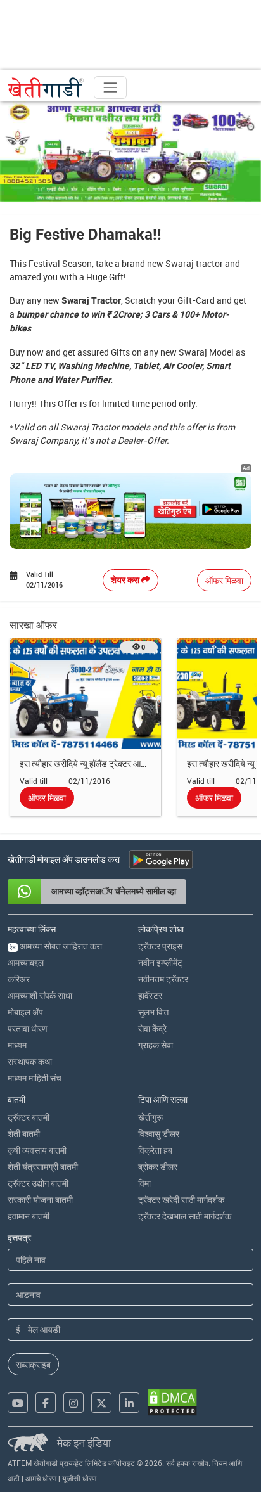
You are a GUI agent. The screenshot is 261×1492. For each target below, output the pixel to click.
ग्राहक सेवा (155, 1045)
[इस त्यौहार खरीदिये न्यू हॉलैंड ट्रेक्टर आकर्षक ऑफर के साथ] (85, 692)
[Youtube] (18, 1402)
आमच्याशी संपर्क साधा (40, 995)
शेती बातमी (24, 1134)
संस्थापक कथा (30, 1061)
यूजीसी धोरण (79, 1478)
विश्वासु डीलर (158, 1134)
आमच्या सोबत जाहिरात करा (56, 946)
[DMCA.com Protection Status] (172, 1402)
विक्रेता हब (155, 1150)
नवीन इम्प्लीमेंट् (160, 962)
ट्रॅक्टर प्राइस (160, 946)
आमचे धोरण (40, 1478)
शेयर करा (126, 580)
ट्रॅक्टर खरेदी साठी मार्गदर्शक (181, 1199)
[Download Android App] (161, 859)
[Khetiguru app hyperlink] (130, 511)
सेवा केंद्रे (152, 1028)
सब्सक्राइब (33, 1364)
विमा (144, 1183)
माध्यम (17, 1045)
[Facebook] (45, 1402)
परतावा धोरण (28, 1028)
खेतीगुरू (150, 1117)
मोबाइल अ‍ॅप (25, 1012)
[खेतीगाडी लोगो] (46, 87)
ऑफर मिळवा (224, 580)
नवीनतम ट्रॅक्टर (163, 979)
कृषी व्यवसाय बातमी (37, 1150)
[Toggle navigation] (110, 87)
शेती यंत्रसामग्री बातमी (43, 1167)
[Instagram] (73, 1402)
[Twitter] (101, 1402)
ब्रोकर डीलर (157, 1167)
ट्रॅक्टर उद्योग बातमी (38, 1183)
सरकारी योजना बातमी (40, 1199)
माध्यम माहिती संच (34, 1078)
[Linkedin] (129, 1402)
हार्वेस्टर (150, 995)
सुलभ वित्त (153, 1012)
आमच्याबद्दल (26, 962)
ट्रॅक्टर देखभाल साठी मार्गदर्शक (184, 1216)
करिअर (19, 979)
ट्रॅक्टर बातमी (28, 1117)
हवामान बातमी (28, 1216)
